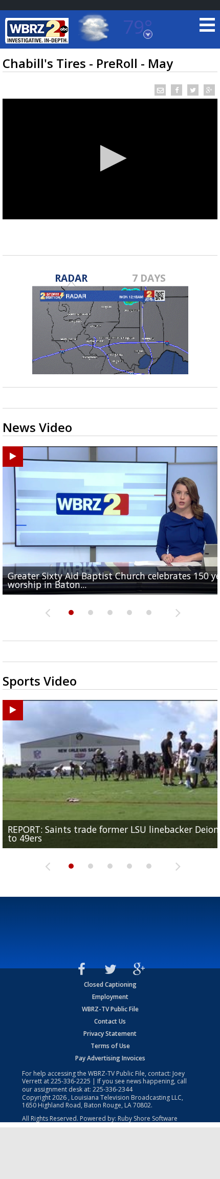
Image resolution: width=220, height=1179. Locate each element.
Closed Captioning (110, 984)
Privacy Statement (110, 1033)
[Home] (38, 30)
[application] (110, 159)
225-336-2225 (71, 1081)
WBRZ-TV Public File (110, 1009)
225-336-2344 (113, 1089)
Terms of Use (110, 1045)
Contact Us (110, 1021)
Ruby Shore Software (148, 1118)
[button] (110, 158)
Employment (110, 996)
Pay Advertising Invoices (110, 1058)
